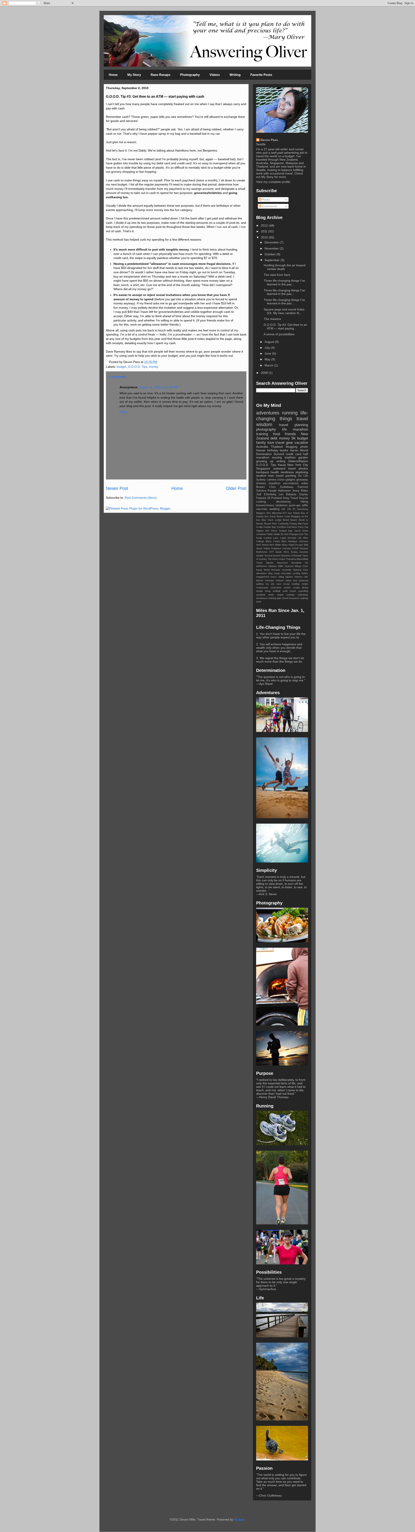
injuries (289, 576)
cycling (296, 573)
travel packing (286, 475)
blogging (291, 446)
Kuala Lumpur (264, 538)
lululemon (281, 505)
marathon (274, 483)
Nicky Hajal (288, 544)
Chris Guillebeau (281, 487)
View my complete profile (273, 182)
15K (289, 509)
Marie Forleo (273, 541)
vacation (301, 443)
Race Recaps (160, 75)
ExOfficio (281, 527)
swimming (303, 594)
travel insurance (290, 598)
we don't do (296, 658)
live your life (292, 634)
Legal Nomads (288, 538)
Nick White (275, 544)
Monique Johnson (298, 541)
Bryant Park (270, 523)
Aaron (294, 450)
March (269, 365)
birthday (272, 450)
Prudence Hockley (281, 548)
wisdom (264, 424)
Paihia (267, 548)
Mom (284, 541)
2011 (264, 231)
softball (276, 591)
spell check (289, 591)
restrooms (276, 587)
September (273, 260)
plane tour (291, 580)
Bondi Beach (290, 520)
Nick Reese (262, 544)
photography (266, 429)
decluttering (283, 501)
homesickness (265, 505)
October (270, 254)
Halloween (284, 490)
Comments (269, 206)
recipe (305, 584)
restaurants (262, 587)
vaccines (261, 509)
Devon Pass (269, 140)
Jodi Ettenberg (266, 494)
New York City (297, 464)
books (284, 450)
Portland (276, 498)
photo (304, 446)
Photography (190, 75)
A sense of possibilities (279, 334)
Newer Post (117, 488)
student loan (265, 475)
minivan (280, 580)
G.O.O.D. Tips (137, 366)
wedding (274, 509)
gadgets (290, 479)
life (284, 429)
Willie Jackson (286, 566)
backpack (262, 472)
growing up (264, 461)
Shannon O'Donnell (291, 555)
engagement (262, 576)
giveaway (302, 479)
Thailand (277, 446)
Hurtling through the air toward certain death (284, 267)
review (287, 587)
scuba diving (300, 587)
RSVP (295, 548)
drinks (305, 573)
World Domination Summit (282, 452)
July (268, 347)
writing (280, 461)
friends (290, 434)
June (268, 353)
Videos (214, 75)
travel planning (293, 425)
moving (277, 457)
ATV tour (287, 513)
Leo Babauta (287, 494)
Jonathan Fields (264, 534)
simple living (263, 591)
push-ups (294, 505)
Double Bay (269, 527)
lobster (259, 580)
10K (283, 509)
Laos (275, 538)
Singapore (263, 468)
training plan (274, 598)
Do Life (303, 475)
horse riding (277, 576)
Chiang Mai (295, 523)
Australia (262, 446)
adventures (267, 412)
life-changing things (282, 415)
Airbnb (296, 513)
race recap (282, 584)
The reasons (272, 319)
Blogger (239, 1519)
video (304, 483)
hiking (304, 501)
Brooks (260, 487)
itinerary (261, 483)
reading (295, 584)
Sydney (261, 479)
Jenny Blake (300, 490)
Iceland (283, 530)
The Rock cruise (276, 559)
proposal (303, 580)
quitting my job (265, 584)
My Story (134, 75)
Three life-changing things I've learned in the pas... (284, 282)
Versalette (296, 562)
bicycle (303, 498)
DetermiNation (298, 461)
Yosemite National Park (295, 570)
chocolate (286, 573)
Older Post (236, 488)
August (270, 341)
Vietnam (272, 566)
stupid (280, 594)
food (276, 434)
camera (271, 479)
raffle (305, 505)
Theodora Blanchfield (297, 559)
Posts (265, 199)
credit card (293, 454)
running (290, 412)
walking (304, 598)
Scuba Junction (299, 552)
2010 (265, 237)
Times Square (264, 562)
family (261, 443)
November (272, 248)
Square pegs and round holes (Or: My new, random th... (284, 311)
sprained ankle (265, 594)
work (258, 601)
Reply (123, 412)
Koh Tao (303, 534)
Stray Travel (290, 498)
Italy (290, 530)
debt (273, 438)
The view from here (277, 274)
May (268, 359)
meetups (269, 580)
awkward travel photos (290, 468)
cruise (280, 479)
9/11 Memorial (274, 513)
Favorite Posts (261, 75)
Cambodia (283, 523)
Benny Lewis (283, 516)
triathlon (290, 457)
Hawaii (260, 450)
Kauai (282, 464)
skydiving (301, 472)
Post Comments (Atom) (141, 497)
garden (303, 457)
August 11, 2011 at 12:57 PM (158, 387)
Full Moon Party (295, 527)
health (275, 472)
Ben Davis (270, 516)
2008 (265, 372)
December (272, 242)
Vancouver (282, 562)
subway (290, 594)
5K (293, 438)
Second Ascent (272, 555)
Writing (235, 75)
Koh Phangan (291, 534)
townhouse (262, 598)
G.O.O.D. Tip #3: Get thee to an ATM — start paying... (285, 326)
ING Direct (271, 530)
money (153, 366)
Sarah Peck (282, 552)
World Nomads (272, 570)
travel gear (284, 443)
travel (302, 418)
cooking (261, 501)
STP (271, 552)
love (270, 443)
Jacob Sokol (301, 530)
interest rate (301, 576)
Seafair (259, 555)
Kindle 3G (279, 534)
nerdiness (287, 472)
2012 (265, 225)
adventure (261, 573)
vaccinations (291, 483)
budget (121, 366)
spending (303, 591)
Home (113, 75)
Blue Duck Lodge (271, 520)
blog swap (274, 573)
